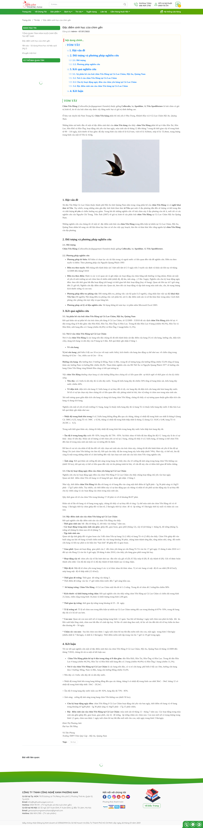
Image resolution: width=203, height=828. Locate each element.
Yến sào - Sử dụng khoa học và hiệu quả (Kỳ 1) (39, 47)
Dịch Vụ (67, 11)
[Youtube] (119, 797)
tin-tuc (73, 742)
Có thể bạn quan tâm (33, 60)
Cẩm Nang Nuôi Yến (119, 11)
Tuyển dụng (91, 11)
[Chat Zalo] (199, 824)
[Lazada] (128, 797)
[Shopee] (123, 797)
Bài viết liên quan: (31, 757)
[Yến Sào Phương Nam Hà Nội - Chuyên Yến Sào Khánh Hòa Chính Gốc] (32, 4)
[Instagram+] (114, 797)
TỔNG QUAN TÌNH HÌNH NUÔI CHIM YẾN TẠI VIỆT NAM (39, 34)
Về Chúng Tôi (41, 11)
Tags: (64, 742)
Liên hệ (103, 11)
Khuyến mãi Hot (29, 53)
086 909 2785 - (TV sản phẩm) (43, 813)
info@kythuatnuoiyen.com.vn (40, 802)
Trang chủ (26, 11)
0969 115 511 (163, 5)
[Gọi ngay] (186, 824)
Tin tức (79, 11)
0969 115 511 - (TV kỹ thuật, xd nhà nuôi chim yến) (51, 805)
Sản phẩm (55, 11)
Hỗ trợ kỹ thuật (165, 3)
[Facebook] (104, 797)
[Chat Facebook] (192, 824)
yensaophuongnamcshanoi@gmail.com (45, 810)
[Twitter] (109, 797)
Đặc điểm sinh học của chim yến (36, 41)
